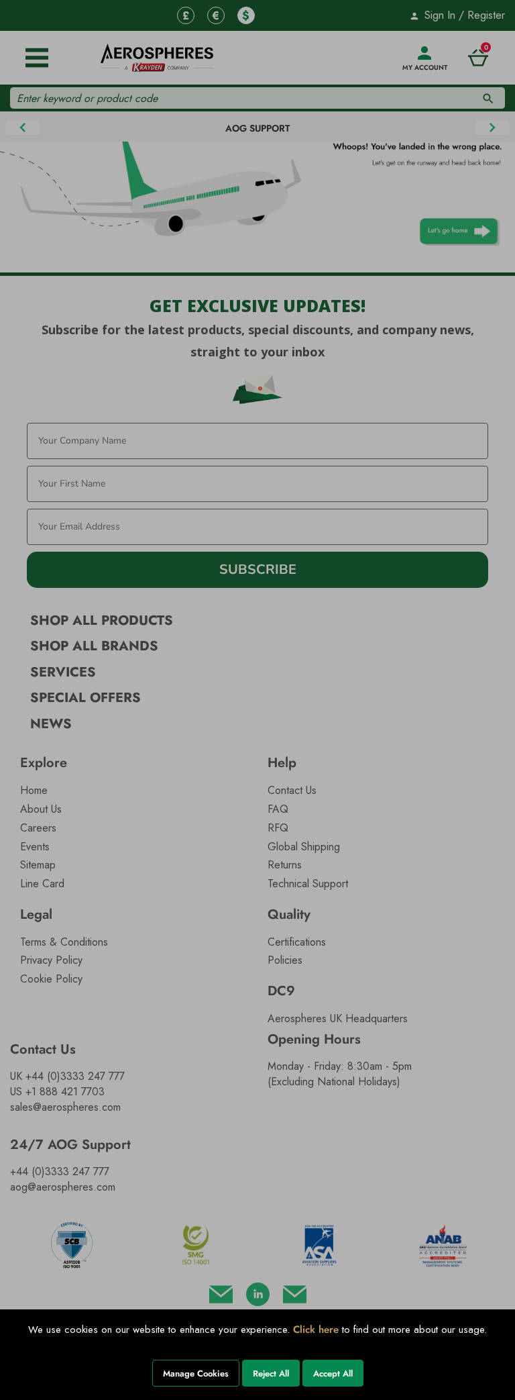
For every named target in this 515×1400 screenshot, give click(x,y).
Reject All (271, 1373)
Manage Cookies (196, 1373)
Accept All (333, 1373)
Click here (316, 1329)
